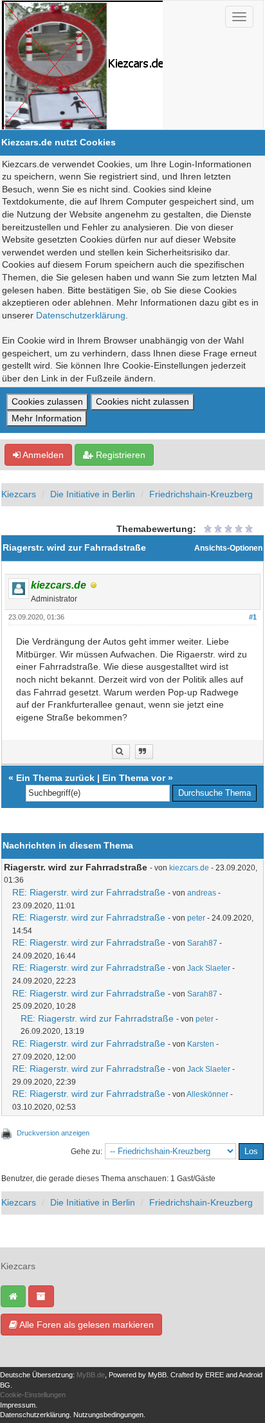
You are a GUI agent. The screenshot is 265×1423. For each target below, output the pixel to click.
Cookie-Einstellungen (33, 1395)
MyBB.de (91, 1375)
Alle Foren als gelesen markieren (85, 1324)
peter (196, 918)
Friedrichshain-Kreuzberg (201, 494)
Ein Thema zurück (55, 778)
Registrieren (119, 455)
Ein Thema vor (133, 778)
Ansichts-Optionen (228, 548)
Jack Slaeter (208, 968)
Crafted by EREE (197, 1375)
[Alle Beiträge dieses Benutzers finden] (121, 751)
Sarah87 (202, 943)
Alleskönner (207, 1094)
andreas (201, 892)
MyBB (157, 1375)
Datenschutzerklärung (80, 315)
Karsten (200, 1044)
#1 (253, 617)
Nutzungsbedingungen (108, 1414)
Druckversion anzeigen (53, 1133)
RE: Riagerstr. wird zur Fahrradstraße (88, 892)
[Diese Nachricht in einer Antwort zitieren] (144, 751)
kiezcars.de (189, 867)
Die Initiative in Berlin (92, 494)
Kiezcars (18, 494)
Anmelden (42, 455)
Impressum (17, 1405)
